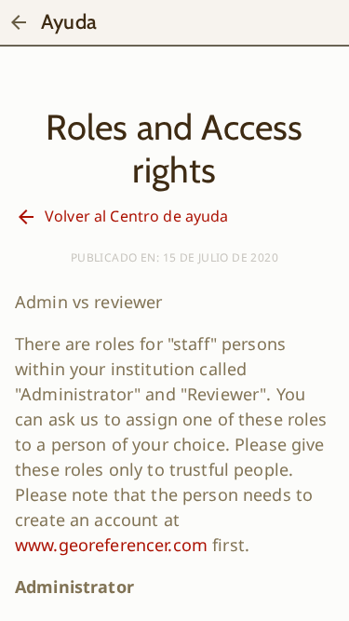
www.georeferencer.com (111, 544)
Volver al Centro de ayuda (137, 216)
